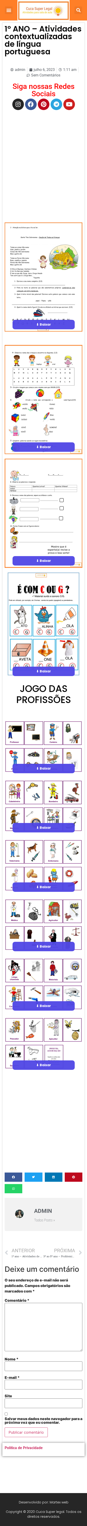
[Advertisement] (43, 158)
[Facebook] (31, 104)
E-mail (12, 1377)
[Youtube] (69, 104)
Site (8, 1396)
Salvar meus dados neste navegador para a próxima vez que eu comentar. (43, 1420)
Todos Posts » (44, 1220)
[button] (9, 10)
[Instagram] (18, 104)
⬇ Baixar (43, 324)
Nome (12, 1359)
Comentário (17, 1300)
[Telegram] (56, 104)
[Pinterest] (43, 104)
